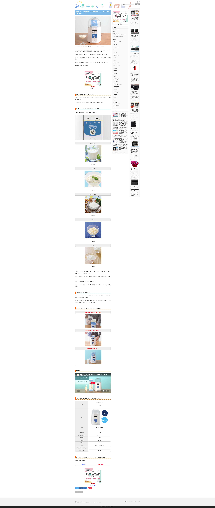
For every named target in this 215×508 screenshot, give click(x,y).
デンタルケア (115, 52)
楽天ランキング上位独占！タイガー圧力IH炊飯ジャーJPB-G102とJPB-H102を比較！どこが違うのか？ (135, 112)
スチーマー (115, 44)
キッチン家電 (115, 73)
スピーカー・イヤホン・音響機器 (118, 36)
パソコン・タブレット (116, 105)
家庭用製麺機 (115, 94)
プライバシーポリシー (133, 501)
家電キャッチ (79, 501)
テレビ (114, 63)
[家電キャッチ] (103, 8)
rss (137, 2)
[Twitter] (139, 501)
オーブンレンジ (116, 92)
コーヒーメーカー (116, 81)
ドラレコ (115, 100)
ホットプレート (116, 89)
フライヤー (115, 95)
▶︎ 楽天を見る (120, 24)
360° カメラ (115, 102)
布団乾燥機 (115, 70)
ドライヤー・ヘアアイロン (117, 41)
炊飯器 (114, 76)
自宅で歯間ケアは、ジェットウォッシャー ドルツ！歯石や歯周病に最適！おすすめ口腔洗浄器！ (123, 132)
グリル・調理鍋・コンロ (117, 87)
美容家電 (114, 39)
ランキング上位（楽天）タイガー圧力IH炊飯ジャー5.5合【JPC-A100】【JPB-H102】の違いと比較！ (123, 124)
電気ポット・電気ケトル (117, 79)
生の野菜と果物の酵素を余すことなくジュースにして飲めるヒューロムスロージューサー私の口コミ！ (135, 74)
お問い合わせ (127, 501)
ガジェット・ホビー (116, 33)
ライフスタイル (115, 31)
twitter (139, 2)
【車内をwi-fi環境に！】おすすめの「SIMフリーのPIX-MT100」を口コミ (123, 148)
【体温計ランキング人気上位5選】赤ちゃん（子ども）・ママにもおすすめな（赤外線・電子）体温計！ (123, 141)
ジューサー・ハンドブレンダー (118, 84)
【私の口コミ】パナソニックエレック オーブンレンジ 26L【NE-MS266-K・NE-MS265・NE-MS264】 (135, 131)
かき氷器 (115, 97)
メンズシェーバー (116, 47)
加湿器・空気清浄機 (116, 55)
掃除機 (114, 71)
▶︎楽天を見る (93, 88)
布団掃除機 (115, 68)
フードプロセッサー (116, 86)
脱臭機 (114, 60)
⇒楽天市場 (83, 464)
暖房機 (114, 57)
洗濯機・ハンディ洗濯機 (117, 65)
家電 (113, 49)
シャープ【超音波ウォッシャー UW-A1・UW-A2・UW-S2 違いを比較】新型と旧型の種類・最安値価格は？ (120, 115)
